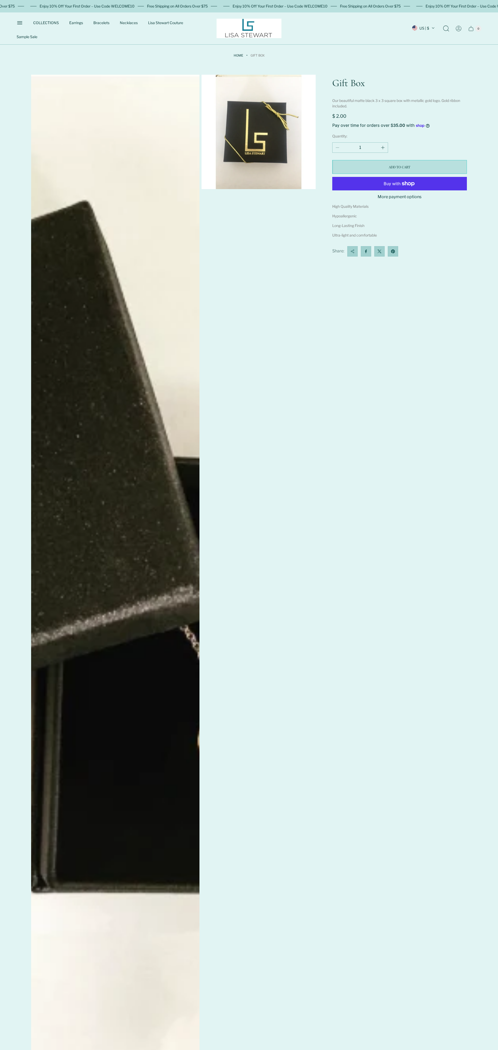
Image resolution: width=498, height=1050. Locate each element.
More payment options (399, 197)
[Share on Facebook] (366, 251)
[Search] (446, 28)
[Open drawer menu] (19, 23)
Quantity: (339, 136)
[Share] (352, 251)
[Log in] (458, 28)
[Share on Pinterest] (393, 251)
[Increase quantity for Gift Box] (383, 148)
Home (238, 55)
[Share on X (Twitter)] (379, 251)
